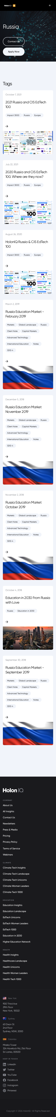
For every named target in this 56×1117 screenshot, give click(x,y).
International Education (18, 344)
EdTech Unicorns (11, 917)
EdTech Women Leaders (15, 923)
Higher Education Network (16, 941)
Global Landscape (27, 325)
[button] (49, 5)
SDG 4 (10, 350)
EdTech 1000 (9, 929)
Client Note (12, 331)
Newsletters (9, 823)
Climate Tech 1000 (13, 892)
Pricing (6, 835)
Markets (10, 325)
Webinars (8, 854)
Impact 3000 (13, 115)
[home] (9, 5)
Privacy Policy (10, 841)
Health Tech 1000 (12, 979)
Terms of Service (11, 848)
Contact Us (9, 817)
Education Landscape (14, 911)
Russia (27, 115)
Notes (36, 344)
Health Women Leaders (15, 973)
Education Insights (12, 905)
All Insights (8, 811)
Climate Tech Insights (14, 867)
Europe (37, 115)
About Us (7, 805)
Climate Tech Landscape (16, 873)
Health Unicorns (11, 967)
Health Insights (11, 954)
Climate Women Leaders (16, 886)
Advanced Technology (17, 337)
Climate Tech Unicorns (15, 880)
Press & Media (10, 829)
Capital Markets (29, 331)
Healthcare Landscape (15, 961)
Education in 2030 (26, 611)
